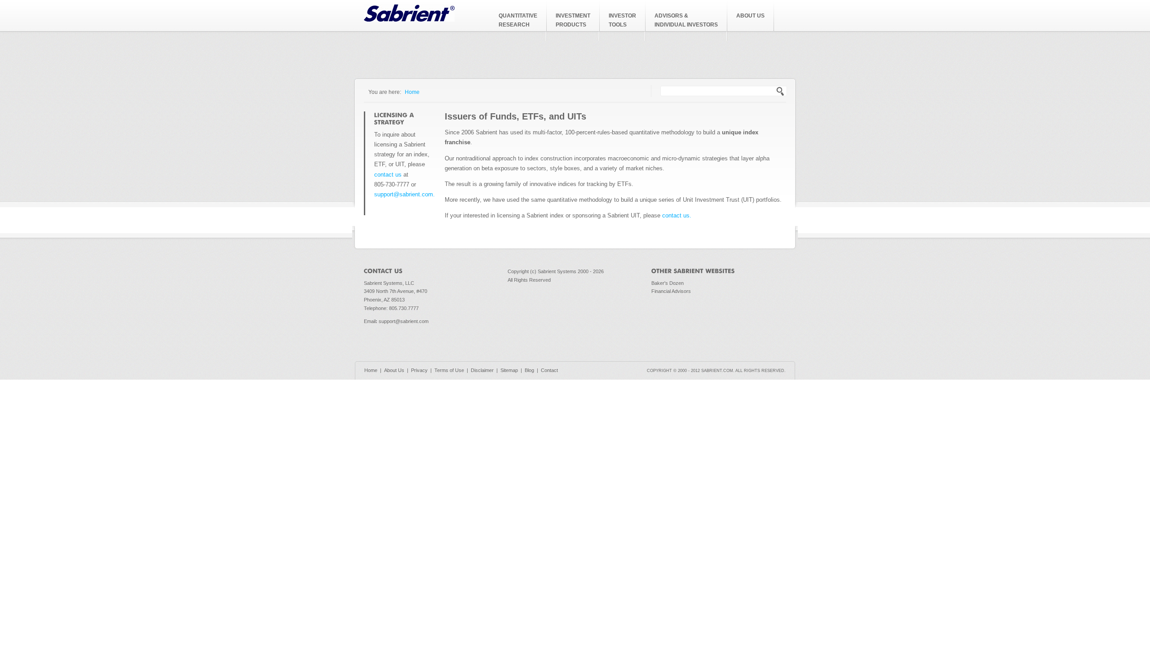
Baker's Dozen (667, 283)
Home (412, 92)
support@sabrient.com (404, 321)
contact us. (676, 215)
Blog (529, 370)
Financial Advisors (671, 291)
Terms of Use (449, 370)
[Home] (409, 19)
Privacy (419, 370)
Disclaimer (482, 370)
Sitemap (509, 370)
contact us (388, 174)
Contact (549, 370)
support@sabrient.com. (404, 194)
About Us (394, 370)
